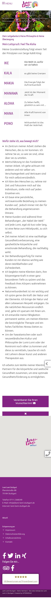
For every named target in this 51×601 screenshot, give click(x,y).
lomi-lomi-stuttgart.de (20, 505)
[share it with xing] (24, 557)
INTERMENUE (27, 593)
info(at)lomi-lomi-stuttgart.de (22, 502)
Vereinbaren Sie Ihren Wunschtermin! (26, 401)
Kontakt (8, 541)
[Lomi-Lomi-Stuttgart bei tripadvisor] (6, 569)
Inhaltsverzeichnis (13, 537)
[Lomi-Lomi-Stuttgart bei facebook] (13, 569)
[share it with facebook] (4, 557)
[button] (32, 442)
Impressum (10, 530)
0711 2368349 (16, 499)
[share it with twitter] (10, 557)
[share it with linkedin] (18, 557)
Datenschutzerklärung (15, 533)
